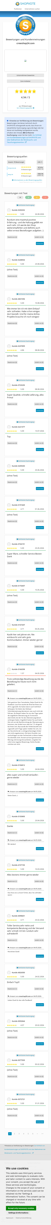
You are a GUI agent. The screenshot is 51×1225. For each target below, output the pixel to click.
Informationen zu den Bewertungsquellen (27, 180)
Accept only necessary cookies (21, 1208)
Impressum (9, 1218)
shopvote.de (12, 168)
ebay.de (10, 174)
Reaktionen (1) (12, 691)
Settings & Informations (18, 1213)
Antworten (40, 243)
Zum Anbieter (25, 81)
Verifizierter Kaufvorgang (26, 205)
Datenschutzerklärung (23, 1218)
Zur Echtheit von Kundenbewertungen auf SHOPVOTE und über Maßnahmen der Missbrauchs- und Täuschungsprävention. (24, 138)
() (39, 237)
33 (20, 197)
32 (28, 197)
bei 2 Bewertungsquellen (25, 108)
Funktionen (18, 9)
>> (42, 1133)
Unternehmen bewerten (25, 75)
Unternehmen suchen (32, 9)
